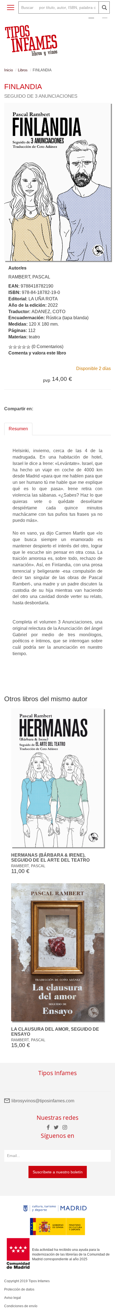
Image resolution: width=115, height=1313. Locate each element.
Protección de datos (19, 1289)
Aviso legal (12, 1298)
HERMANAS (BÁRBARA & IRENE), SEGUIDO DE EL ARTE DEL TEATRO (50, 857)
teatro (34, 336)
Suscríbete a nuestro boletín (58, 1172)
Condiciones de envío (20, 1306)
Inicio (8, 70)
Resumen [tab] (18, 428)
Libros (23, 70)
